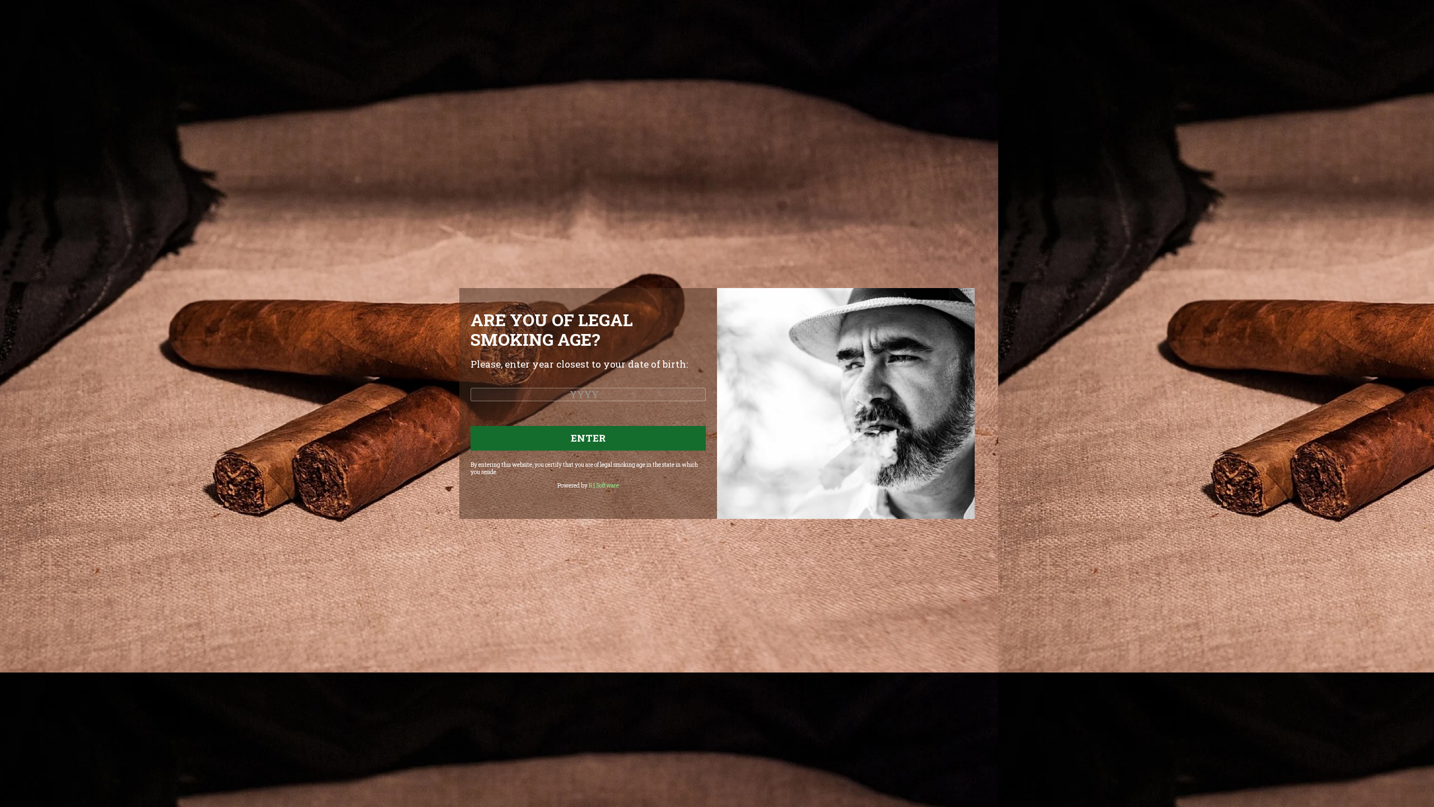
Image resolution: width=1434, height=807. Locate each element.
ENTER (588, 438)
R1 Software (604, 485)
